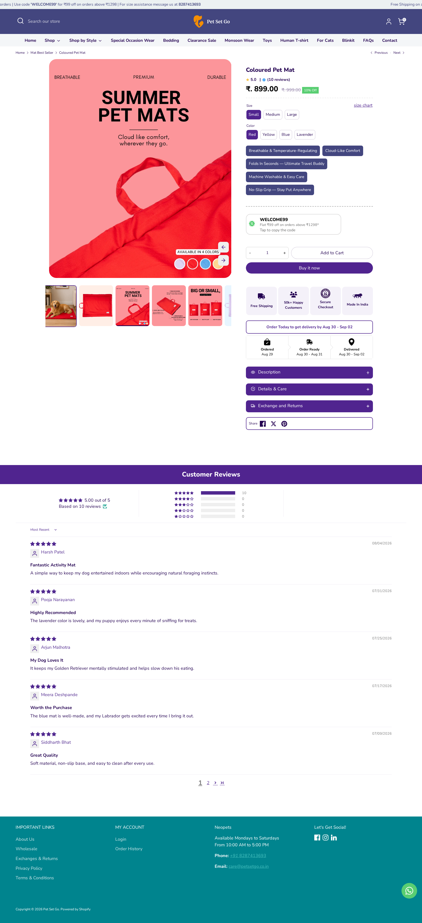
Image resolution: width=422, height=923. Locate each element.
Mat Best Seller (42, 52)
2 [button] (208, 783)
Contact (389, 40)
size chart (363, 105)
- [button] (250, 253)
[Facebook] (317, 837)
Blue (286, 134)
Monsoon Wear (239, 40)
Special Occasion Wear (133, 40)
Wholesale (26, 849)
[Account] (389, 21)
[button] (184, 493)
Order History (128, 849)
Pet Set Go (51, 909)
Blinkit (348, 40)
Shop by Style (83, 40)
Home (30, 40)
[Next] (223, 260)
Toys (267, 40)
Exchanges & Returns (37, 858)
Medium (273, 114)
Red (252, 134)
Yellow (269, 134)
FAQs (368, 40)
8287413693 (248, 856)
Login (120, 839)
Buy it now (309, 268)
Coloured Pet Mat (72, 52)
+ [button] (284, 253)
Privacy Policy (29, 868)
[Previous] (223, 247)
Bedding (171, 40)
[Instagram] (325, 837)
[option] (140, 170)
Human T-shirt (294, 40)
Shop (50, 40)
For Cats (325, 40)
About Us (25, 839)
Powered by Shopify (76, 909)
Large (292, 114)
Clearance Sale (202, 40)
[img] (43, 544)
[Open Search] (20, 21)
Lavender (305, 134)
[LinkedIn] (334, 837)
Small (254, 114)
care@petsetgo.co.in (249, 866)
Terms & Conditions (35, 878)
